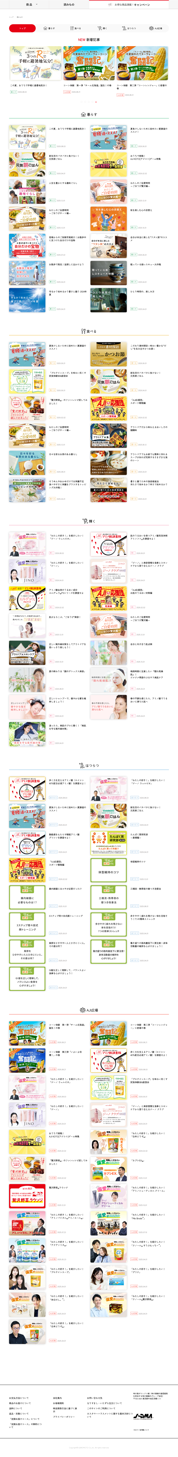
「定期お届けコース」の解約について (25, 1425)
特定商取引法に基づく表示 (65, 1410)
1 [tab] (82, 102)
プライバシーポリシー (64, 1416)
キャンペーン (132, 5)
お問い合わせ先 (94, 1397)
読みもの (69, 4)
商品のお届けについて (20, 1403)
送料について (15, 1408)
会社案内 (57, 1397)
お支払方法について (19, 1397)
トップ (11, 17)
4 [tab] (92, 102)
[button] (141, 1424)
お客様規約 (58, 1403)
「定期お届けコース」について (24, 1418)
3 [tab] (89, 102)
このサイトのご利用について (101, 1408)
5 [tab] (96, 102)
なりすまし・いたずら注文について (104, 1403)
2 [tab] (85, 102)
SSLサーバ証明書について (141, 1430)
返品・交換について (19, 1413)
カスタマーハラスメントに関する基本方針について (110, 1415)
